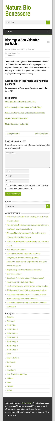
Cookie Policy (26, 403)
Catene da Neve (13, 358)
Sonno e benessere (14, 274)
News (9, 382)
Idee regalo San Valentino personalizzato (20, 102)
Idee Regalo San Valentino (14, 54)
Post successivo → (42, 134)
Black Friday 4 (12, 342)
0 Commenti (30, 49)
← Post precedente (12, 134)
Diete (9, 366)
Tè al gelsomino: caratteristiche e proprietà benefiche (26, 290)
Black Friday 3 (12, 337)
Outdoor (10, 386)
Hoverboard (11, 370)
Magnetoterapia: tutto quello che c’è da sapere (24, 270)
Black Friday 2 (12, 333)
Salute (9, 390)
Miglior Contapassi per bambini (16, 124)
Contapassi (11, 362)
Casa (9, 354)
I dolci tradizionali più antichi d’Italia (20, 282)
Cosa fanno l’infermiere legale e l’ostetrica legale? (25, 278)
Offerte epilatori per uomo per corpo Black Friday (23, 107)
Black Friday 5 (12, 346)
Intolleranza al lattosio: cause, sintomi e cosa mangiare (27, 286)
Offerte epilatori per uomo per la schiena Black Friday (25, 113)
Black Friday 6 (12, 350)
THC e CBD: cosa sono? (16, 249)
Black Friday (11, 325)
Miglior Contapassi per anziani (16, 118)
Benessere (11, 321)
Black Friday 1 (12, 329)
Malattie (10, 378)
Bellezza (10, 317)
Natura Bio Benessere (18, 10)
